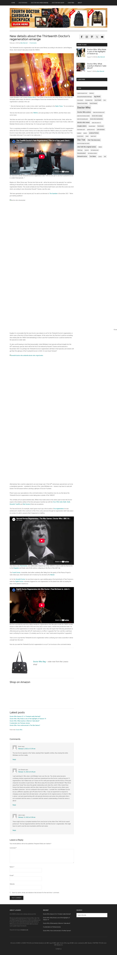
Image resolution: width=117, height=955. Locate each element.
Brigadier (16, 568)
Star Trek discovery (94, 140)
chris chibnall (80, 100)
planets (85, 133)
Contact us (58, 949)
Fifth (57, 502)
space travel (93, 136)
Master (52, 575)
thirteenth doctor (82, 156)
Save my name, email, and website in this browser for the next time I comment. (35, 892)
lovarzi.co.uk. (24, 930)
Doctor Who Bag (39, 662)
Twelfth (17, 504)
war (105, 156)
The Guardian (53, 193)
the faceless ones (94, 150)
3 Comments (32, 43)
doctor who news (83, 122)
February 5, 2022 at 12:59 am (26, 749)
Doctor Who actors (84, 112)
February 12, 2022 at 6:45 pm (26, 772)
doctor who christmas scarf (98, 112)
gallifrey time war (91, 129)
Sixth (61, 502)
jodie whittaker (100, 129)
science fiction (94, 133)
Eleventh (12, 504)
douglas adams (81, 126)
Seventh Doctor (20, 579)
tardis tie (86, 150)
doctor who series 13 (96, 122)
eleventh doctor (92, 126)
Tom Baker (93, 156)
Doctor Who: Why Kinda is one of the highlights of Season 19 (28, 718)
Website (12, 884)
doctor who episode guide (82, 119)
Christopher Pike (88, 100)
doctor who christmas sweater (83, 115)
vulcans (100, 156)
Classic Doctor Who (82, 103)
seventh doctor (80, 136)
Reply (14, 759)
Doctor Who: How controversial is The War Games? (25, 725)
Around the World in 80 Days (84, 96)
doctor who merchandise (96, 119)
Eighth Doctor (19, 581)
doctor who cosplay (97, 115)
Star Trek (81, 140)
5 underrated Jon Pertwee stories (20, 723)
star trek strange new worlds (83, 143)
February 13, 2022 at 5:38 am (26, 817)
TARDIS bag (79, 150)
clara (105, 100)
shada (87, 136)
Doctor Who (31, 97)
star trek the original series (86, 147)
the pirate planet (81, 153)
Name (12, 867)
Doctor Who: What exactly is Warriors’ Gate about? (24, 721)
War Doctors (26, 504)
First (54, 502)
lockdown (79, 133)
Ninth (64, 502)
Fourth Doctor (16, 572)
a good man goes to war (82, 93)
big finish (97, 97)
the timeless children (92, 153)
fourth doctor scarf (81, 129)
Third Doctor (23, 566)
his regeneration (59, 508)
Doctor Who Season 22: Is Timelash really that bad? (25, 716)
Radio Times (59, 106)
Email (12, 875)
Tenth (68, 502)
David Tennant (93, 103)
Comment (13, 848)
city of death (98, 100)
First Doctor (101, 126)
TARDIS (35, 113)
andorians (92, 93)
